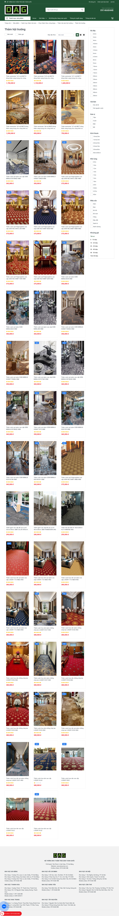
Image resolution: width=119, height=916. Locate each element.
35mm (95, 86)
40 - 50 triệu (94, 252)
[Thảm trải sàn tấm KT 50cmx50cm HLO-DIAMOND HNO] (72, 508)
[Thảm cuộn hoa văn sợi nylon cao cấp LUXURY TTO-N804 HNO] (72, 558)
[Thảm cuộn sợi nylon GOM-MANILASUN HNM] (72, 257)
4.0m (94, 194)
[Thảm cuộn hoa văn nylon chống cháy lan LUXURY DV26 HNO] (72, 609)
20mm (95, 76)
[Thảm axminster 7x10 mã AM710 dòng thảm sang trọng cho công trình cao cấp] (45, 57)
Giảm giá (21, 34)
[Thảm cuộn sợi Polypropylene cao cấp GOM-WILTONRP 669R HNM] (45, 257)
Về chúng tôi (92, 2)
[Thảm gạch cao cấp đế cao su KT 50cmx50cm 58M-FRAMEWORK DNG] (45, 508)
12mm (95, 69)
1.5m (94, 175)
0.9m (94, 162)
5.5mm (95, 50)
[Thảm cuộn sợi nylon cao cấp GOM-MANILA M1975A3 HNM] (45, 358)
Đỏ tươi (95, 213)
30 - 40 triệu (94, 249)
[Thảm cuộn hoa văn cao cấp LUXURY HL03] (17, 809)
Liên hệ (112, 2)
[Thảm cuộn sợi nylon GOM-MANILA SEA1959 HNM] (72, 408)
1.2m (94, 168)
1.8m (94, 181)
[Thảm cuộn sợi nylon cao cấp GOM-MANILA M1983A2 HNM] (72, 358)
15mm (95, 73)
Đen (94, 207)
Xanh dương (96, 226)
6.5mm (95, 56)
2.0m (94, 185)
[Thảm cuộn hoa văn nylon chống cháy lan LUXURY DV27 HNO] (45, 609)
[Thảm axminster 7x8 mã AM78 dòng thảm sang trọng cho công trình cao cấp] (45, 107)
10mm (95, 66)
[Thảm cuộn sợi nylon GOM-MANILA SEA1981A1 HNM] (45, 458)
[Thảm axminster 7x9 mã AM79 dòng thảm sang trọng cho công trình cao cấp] (17, 107)
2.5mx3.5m (96, 146)
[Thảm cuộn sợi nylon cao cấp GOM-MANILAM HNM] (45, 308)
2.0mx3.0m (96, 143)
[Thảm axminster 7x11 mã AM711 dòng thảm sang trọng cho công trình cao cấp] (72, 57)
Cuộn (94, 121)
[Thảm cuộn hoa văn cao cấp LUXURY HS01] (72, 759)
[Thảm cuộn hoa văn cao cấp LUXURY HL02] (45, 809)
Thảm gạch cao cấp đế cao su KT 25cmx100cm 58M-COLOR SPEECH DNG (17, 529)
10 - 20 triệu (94, 243)
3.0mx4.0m (96, 149)
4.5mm (95, 43)
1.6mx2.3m (96, 140)
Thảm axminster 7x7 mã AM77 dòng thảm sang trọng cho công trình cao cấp (72, 128)
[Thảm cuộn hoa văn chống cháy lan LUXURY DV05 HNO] (17, 709)
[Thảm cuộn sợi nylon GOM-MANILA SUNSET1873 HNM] (45, 408)
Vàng (94, 217)
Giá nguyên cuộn (98, 108)
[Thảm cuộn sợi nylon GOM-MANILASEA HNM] (17, 308)
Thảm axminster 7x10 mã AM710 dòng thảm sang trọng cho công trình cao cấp (44, 78)
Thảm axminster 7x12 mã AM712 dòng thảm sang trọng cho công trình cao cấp (16, 78)
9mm (94, 63)
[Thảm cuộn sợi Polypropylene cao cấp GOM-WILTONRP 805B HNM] (45, 207)
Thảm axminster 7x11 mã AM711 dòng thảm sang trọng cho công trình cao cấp (71, 78)
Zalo (4, 906)
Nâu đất (95, 220)
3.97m (95, 191)
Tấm (94, 117)
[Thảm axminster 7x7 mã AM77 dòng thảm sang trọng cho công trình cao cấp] (72, 107)
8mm (94, 60)
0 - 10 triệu (93, 239)
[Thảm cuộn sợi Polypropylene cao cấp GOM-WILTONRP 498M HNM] (72, 207)
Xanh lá (95, 223)
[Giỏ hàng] (112, 18)
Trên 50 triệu (94, 256)
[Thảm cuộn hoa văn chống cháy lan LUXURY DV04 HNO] (72, 659)
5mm (94, 47)
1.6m (94, 178)
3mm (94, 37)
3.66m (95, 188)
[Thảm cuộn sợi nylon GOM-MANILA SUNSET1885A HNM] (45, 157)
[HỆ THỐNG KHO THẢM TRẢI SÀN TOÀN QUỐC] (16, 9)
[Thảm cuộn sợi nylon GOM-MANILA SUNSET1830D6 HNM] (72, 308)
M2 (94, 127)
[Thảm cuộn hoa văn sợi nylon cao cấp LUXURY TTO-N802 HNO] (17, 558)
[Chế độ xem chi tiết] (84, 34)
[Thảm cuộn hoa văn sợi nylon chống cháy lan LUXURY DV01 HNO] (17, 759)
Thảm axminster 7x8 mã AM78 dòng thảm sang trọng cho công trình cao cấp (45, 128)
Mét (94, 124)
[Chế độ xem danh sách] (80, 34)
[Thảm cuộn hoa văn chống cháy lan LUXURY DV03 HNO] (45, 709)
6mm (94, 53)
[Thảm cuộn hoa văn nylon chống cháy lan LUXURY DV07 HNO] (45, 659)
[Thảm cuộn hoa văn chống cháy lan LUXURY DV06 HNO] (17, 659)
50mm (95, 95)
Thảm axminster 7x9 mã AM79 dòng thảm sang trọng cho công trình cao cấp (17, 128)
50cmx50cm (97, 153)
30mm (95, 82)
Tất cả (92, 236)
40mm (95, 89)
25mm (95, 79)
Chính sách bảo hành (103, 2)
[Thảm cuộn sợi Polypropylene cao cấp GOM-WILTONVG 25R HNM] (17, 207)
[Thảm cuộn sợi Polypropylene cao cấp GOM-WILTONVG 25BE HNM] (72, 157)
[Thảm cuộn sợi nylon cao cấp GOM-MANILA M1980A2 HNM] (17, 408)
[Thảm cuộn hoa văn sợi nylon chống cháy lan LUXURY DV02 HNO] (72, 709)
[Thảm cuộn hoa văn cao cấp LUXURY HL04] (45, 759)
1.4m (94, 172)
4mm (94, 40)
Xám (94, 204)
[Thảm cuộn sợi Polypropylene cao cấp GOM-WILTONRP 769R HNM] (17, 257)
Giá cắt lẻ (96, 105)
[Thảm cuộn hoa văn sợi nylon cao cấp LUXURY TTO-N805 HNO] (17, 609)
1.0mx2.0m (96, 136)
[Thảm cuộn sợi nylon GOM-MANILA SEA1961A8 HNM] (17, 458)
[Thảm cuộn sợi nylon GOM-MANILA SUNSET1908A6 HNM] (17, 358)
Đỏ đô (95, 210)
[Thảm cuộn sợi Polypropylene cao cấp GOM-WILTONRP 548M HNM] (72, 458)
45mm (95, 92)
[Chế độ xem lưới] (77, 34)
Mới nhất (10, 34)
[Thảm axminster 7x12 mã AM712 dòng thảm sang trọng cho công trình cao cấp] (17, 57)
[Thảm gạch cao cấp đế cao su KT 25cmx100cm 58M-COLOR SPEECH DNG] (17, 508)
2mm (94, 34)
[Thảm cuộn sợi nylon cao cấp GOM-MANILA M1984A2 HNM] (17, 157)
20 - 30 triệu (94, 246)
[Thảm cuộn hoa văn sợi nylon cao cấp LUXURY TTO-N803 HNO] (45, 558)
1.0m (94, 165)
